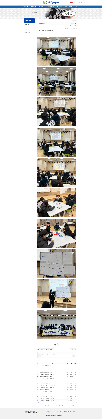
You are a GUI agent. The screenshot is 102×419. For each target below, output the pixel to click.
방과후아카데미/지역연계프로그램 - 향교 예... (46, 368)
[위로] (70, 28)
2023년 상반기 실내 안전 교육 (42, 23)
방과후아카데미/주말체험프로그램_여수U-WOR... (47, 385)
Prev (75, 405)
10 (59, 405)
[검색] (80, 2)
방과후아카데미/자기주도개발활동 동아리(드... (46, 398)
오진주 (68, 365)
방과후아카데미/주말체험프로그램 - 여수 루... (46, 394)
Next (72, 405)
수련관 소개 (26, 6)
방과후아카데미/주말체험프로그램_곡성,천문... (46, 387)
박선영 (38, 25)
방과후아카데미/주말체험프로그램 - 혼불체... (46, 389)
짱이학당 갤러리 (27, 32)
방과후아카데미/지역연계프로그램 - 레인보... (46, 372)
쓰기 (75, 402)
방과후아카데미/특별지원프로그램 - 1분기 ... (46, 367)
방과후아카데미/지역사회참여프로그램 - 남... (46, 378)
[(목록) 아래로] (72, 28)
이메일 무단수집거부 (61, 413)
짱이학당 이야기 (27, 29)
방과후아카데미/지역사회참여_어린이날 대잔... (46, 381)
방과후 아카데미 (59, 6)
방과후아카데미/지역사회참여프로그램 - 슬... (46, 376)
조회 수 (75, 363)
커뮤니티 (77, 6)
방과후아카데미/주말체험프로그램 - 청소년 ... (46, 391)
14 (62, 405)
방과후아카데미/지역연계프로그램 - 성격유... (46, 370)
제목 (52, 363)
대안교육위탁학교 (51, 6)
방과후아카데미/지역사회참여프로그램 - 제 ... (46, 374)
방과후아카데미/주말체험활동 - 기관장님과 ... (46, 383)
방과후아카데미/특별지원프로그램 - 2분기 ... (46, 365)
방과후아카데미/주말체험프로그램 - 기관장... (46, 396)
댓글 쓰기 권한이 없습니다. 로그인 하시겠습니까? (49, 354)
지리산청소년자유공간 (68, 6)
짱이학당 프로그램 (27, 27)
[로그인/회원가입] (81, 2)
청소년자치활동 (33, 6)
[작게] (69, 28)
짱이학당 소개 (26, 24)
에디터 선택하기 (73, 352)
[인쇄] (74, 28)
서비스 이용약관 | (55, 413)
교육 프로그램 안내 (42, 6)
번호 (37, 363)
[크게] (67, 28)
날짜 (71, 363)
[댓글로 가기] (73, 28)
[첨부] (76, 28)
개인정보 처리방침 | (49, 413)
